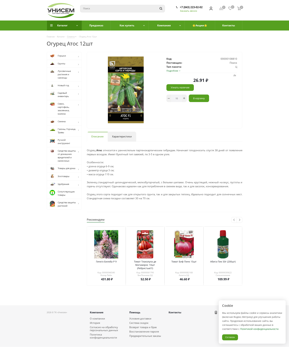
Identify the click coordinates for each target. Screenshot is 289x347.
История (95, 322)
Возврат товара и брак (143, 327)
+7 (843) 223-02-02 (191, 7)
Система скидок (139, 322)
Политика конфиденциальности (103, 336)
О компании (97, 318)
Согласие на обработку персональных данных (104, 328)
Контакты (175, 312)
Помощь (134, 312)
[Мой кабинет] (211, 9)
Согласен (230, 337)
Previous (234, 220)
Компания (96, 312)
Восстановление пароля (144, 331)
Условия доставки (140, 318)
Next (239, 220)
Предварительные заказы (145, 335)
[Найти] (161, 8)
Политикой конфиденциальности (259, 328)
